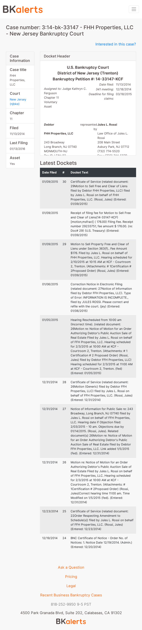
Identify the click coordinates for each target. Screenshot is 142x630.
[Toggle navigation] (134, 9)
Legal (71, 586)
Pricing (71, 576)
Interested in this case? (115, 44)
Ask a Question (71, 567)
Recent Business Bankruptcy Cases (71, 595)
